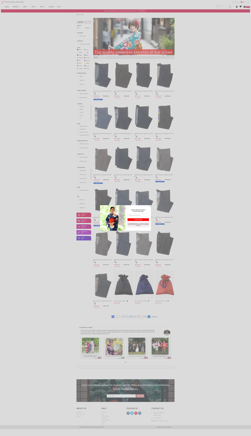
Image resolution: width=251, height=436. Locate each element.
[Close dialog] (149, 206)
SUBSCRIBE (138, 219)
